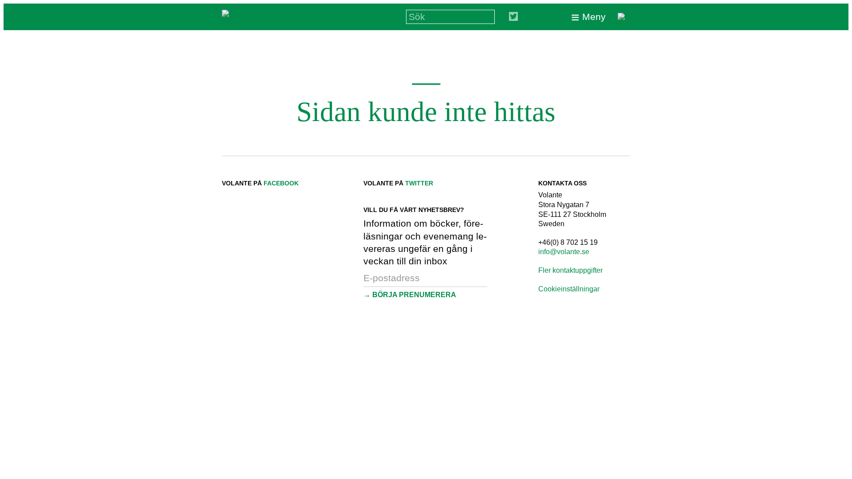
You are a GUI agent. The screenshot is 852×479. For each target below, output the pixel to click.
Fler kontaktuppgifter (570, 270)
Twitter (419, 183)
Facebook (281, 183)
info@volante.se (563, 251)
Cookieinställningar (569, 289)
